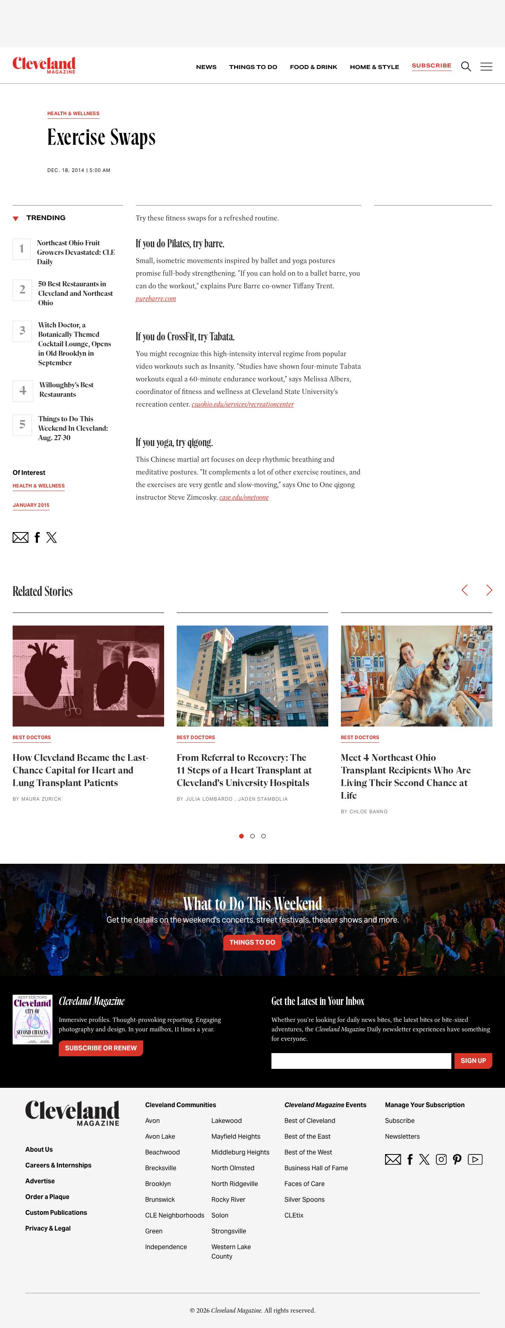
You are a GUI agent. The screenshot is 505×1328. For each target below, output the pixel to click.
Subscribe (432, 65)
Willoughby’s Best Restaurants (66, 390)
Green (154, 1231)
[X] (424, 1159)
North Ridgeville (234, 1184)
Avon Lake (160, 1136)
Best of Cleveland (309, 1121)
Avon (152, 1121)
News (206, 67)
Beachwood (162, 1152)
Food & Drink (313, 67)
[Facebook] (410, 1159)
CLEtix (293, 1215)
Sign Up (473, 1061)
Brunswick (160, 1199)
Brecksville (160, 1168)
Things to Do (253, 67)
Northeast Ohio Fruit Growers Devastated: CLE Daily (76, 253)
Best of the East (307, 1136)
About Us (39, 1149)
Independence (166, 1247)
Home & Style (374, 67)
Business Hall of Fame (316, 1168)
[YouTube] (475, 1159)
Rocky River (228, 1199)
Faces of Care (304, 1184)
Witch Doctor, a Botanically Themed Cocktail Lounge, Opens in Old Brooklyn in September (74, 344)
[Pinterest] (457, 1159)
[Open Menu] (486, 67)
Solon (219, 1215)
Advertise (40, 1181)
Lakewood (226, 1121)
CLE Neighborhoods (174, 1215)
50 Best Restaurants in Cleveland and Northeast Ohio (75, 294)
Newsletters (402, 1136)
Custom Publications (56, 1212)
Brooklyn (158, 1184)
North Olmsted (232, 1168)
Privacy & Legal (48, 1228)
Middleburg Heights (240, 1152)
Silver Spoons (304, 1199)
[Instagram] (441, 1159)
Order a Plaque (47, 1197)
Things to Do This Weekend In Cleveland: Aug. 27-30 (73, 429)
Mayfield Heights (235, 1136)
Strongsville (228, 1231)
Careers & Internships (58, 1165)
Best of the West (308, 1152)
